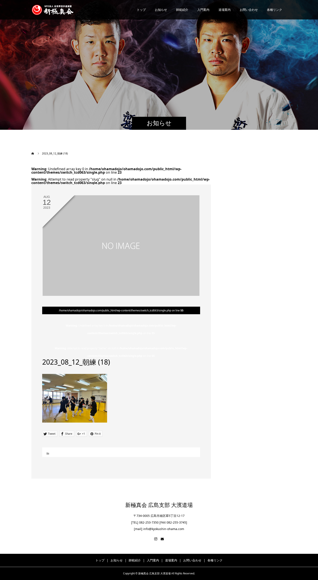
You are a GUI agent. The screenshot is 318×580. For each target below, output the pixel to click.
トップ (141, 10)
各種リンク (274, 10)
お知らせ (161, 10)
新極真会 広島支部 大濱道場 (159, 505)
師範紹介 (182, 10)
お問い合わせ (249, 10)
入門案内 (203, 10)
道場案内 (224, 10)
